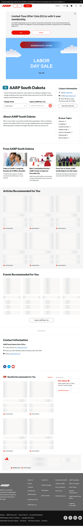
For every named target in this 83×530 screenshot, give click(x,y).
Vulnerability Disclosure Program (9, 520)
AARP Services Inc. (60, 496)
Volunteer (30, 487)
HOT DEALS (62, 381)
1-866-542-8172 (22, 347)
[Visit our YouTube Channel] (13, 366)
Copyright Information (27, 518)
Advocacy (62, 121)
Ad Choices (23, 520)
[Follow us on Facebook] (4, 366)
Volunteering (62, 135)
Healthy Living (63, 129)
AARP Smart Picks (33, 499)
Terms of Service (23, 515)
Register (58, 5)
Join (21, 32)
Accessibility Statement (35, 515)
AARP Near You (32, 504)
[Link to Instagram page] (75, 518)
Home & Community (65, 132)
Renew (41, 32)
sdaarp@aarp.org (70, 96)
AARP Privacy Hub (11, 515)
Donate (30, 483)
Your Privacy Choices (34, 520)
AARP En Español (46, 485)
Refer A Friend (46, 495)
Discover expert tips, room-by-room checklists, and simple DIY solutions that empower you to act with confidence (32, 1)
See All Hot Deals (63, 390)
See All (50, 377)
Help (71, 6)
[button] (76, 6)
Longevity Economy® (72, 504)
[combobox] (41, 105)
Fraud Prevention (64, 126)
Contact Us (45, 480)
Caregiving (62, 124)
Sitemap (2, 515)
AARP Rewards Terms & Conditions (10, 518)
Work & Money (63, 138)
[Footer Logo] (9, 485)
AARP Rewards (32, 494)
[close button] (75, 13)
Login (64, 5)
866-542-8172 (67, 92)
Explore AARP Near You (37, 102)
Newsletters (45, 490)
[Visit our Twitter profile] (9, 366)
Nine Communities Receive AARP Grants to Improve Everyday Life (40, 170)
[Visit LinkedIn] (80, 518)
